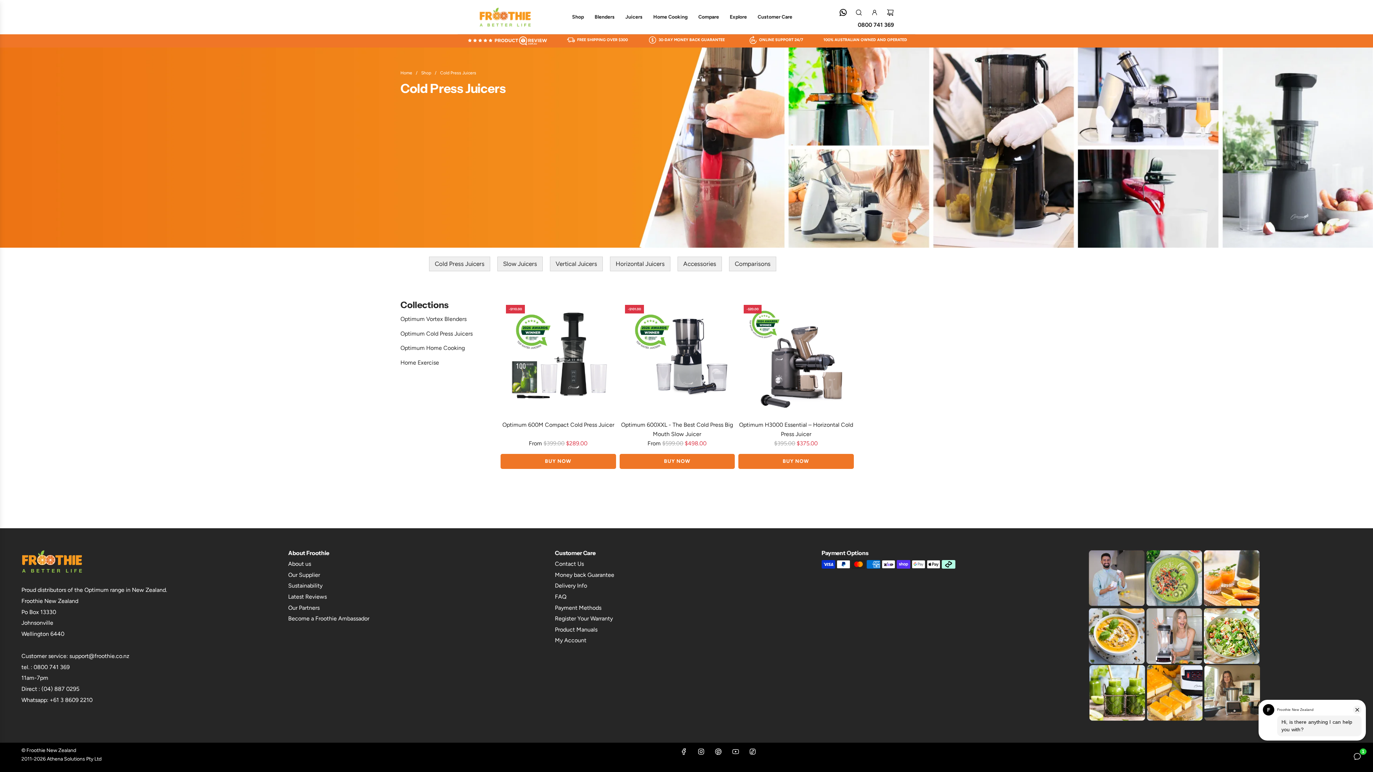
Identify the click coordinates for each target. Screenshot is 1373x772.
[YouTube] (735, 754)
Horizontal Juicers (640, 263)
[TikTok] (753, 754)
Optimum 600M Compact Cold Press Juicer (558, 424)
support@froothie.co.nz (99, 656)
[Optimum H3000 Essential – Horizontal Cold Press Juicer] (796, 357)
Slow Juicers (520, 263)
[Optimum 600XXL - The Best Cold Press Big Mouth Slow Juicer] (677, 357)
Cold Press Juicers (459, 263)
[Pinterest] (718, 754)
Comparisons (753, 263)
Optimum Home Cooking (432, 348)
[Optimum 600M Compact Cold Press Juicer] (558, 357)
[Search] (859, 12)
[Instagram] (701, 754)
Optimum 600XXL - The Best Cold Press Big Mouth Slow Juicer (677, 429)
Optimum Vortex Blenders (433, 319)
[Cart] (890, 12)
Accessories (699, 263)
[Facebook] (684, 754)
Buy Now (558, 461)
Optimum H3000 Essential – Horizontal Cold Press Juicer (796, 429)
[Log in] (874, 12)
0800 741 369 (876, 24)
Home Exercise (419, 362)
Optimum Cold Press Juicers (436, 333)
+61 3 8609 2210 (71, 700)
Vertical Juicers (576, 263)
